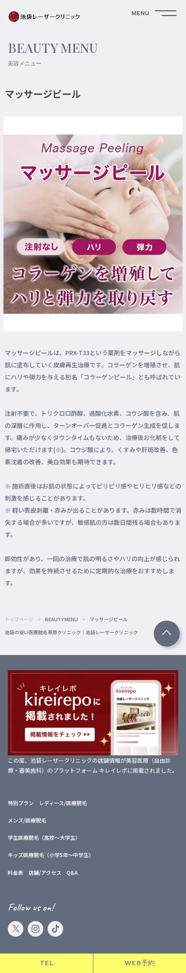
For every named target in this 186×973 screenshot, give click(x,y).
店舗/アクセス (45, 872)
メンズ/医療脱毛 (27, 820)
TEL (47, 963)
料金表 (15, 872)
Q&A (72, 872)
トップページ (19, 619)
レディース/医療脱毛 (63, 802)
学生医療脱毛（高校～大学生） (44, 837)
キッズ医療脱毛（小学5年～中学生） (51, 854)
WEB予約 (140, 963)
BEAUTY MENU (61, 619)
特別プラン (21, 802)
